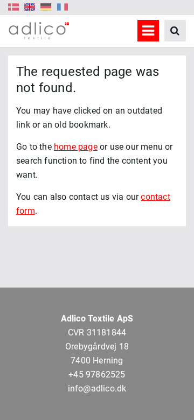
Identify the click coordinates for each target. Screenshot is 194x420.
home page (76, 147)
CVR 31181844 (97, 332)
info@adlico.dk (97, 388)
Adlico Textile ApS (97, 318)
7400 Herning (97, 360)
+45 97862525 (96, 374)
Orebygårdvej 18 (97, 346)
